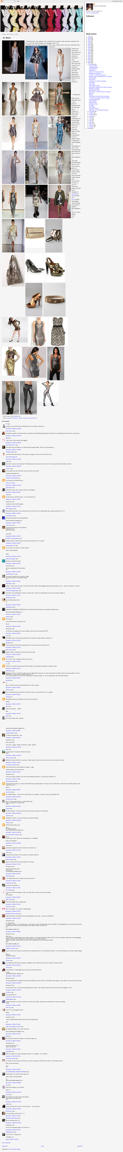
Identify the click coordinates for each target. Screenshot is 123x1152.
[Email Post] (19, 416)
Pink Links (8, 1007)
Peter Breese (9, 583)
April (90, 122)
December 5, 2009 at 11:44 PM (13, 990)
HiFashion (8, 689)
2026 (89, 37)
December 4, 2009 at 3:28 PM (13, 626)
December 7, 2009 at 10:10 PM (13, 1122)
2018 (89, 49)
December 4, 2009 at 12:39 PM (13, 435)
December (92, 64)
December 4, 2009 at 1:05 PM (13, 492)
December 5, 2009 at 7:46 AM (13, 779)
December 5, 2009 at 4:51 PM (13, 887)
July (90, 117)
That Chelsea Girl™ (10, 445)
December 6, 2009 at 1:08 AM (13, 1005)
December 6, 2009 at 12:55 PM (13, 1108)
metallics (20, 418)
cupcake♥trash (9, 515)
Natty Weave (92, 107)
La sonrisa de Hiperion (11, 764)
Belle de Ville (9, 899)
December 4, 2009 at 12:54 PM (13, 475)
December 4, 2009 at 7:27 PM (13, 713)
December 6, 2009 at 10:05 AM (13, 1082)
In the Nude (92, 82)
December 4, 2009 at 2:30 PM (13, 563)
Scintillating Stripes (93, 67)
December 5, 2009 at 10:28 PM (13, 976)
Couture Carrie (21, 8)
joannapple (8, 656)
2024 (89, 40)
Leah (7, 494)
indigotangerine (9, 999)
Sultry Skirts (92, 70)
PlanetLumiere (9, 597)
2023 (89, 41)
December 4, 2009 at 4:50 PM (13, 654)
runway (24, 418)
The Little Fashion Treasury (12, 834)
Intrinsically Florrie (10, 781)
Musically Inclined (93, 104)
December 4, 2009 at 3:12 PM (13, 595)
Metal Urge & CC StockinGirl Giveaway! (98, 110)
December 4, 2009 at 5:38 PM (13, 678)
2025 (89, 38)
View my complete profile (92, 13)
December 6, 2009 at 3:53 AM (13, 1024)
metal (11, 418)
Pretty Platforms (93, 100)
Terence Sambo (9, 883)
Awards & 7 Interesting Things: (96, 72)
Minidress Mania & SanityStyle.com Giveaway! (100, 76)
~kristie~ (8, 468)
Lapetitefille (8, 1051)
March (91, 123)
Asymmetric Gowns (93, 108)
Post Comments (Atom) (14, 1149)
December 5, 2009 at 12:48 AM (13, 755)
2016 (89, 52)
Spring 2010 (31, 418)
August (91, 116)
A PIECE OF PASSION (11, 478)
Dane (7, 716)
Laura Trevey (9, 525)
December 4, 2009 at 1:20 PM (13, 506)
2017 (89, 50)
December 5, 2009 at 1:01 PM (13, 850)
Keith (7, 461)
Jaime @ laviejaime (10, 558)
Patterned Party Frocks (94, 90)
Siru (7, 1085)
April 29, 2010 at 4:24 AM (12, 1139)
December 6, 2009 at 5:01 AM (13, 1033)
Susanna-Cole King (10, 1058)
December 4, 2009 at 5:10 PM (13, 661)
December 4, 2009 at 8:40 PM (13, 730)
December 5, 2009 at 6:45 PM (13, 958)
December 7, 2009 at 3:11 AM (13, 1115)
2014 (89, 55)
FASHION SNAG (10, 452)
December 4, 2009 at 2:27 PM (13, 556)
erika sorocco (9, 431)
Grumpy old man (10, 799)
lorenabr (8, 680)
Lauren (7, 845)
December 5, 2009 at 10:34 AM (13, 820)
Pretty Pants (92, 79)
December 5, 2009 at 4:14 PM (13, 880)
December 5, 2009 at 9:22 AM (13, 806)
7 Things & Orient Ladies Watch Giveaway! (99, 97)
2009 (89, 62)
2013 (89, 56)
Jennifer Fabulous (10, 733)
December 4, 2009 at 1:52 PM (13, 536)
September (92, 114)
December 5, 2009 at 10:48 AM (13, 843)
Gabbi (7, 1104)
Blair (7, 1036)
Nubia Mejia (9, 876)
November (92, 111)
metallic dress (15, 418)
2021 (89, 44)
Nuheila (7, 696)
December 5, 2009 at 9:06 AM (13, 789)
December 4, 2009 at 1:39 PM (13, 513)
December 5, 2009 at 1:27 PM (13, 864)
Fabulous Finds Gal (10, 948)
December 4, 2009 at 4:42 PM (13, 647)
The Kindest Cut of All (94, 85)
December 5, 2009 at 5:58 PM (13, 931)
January (91, 126)
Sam (7, 635)
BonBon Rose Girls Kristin (12, 913)
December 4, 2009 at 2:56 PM (13, 581)
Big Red (91, 94)
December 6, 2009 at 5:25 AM (13, 1040)
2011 (89, 59)
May (90, 120)
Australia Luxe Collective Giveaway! (97, 81)
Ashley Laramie (9, 757)
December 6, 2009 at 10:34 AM (13, 1092)
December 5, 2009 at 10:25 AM (13, 813)
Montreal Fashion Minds (11, 1118)
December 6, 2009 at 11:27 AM (13, 1101)
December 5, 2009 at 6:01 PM (13, 946)
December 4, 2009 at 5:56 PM (13, 704)
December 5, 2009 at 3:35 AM (13, 772)
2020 (89, 46)
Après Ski (91, 93)
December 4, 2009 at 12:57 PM (13, 485)
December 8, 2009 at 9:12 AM (13, 1129)
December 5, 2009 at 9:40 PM (13, 965)
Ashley (7, 967)
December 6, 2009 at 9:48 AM (13, 1069)
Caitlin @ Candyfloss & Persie (13, 1026)
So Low (73, 199)
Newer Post (5, 1146)
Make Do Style (9, 649)
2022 (89, 43)
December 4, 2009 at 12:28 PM (13, 428)
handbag (8, 418)
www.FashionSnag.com (11, 457)
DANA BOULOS (10, 1132)
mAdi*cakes (9, 670)
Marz (7, 749)
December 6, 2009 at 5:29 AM (13, 1049)
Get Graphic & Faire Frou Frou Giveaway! (99, 96)
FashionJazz (9, 1111)
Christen (8, 960)
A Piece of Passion (10, 483)
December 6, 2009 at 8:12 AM (13, 1056)
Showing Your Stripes (94, 88)
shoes (27, 418)
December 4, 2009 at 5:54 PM (13, 687)
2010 (89, 61)
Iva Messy (8, 992)
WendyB (8, 642)
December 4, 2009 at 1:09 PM (13, 499)
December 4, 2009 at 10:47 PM (13, 747)
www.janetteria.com (10, 545)
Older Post (80, 1146)
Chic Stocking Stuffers (94, 99)
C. (6, 663)
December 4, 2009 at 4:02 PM (13, 633)
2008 (89, 128)
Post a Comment (6, 1142)
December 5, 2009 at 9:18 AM (13, 796)
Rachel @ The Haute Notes (12, 538)
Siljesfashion (9, 487)
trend (36, 418)
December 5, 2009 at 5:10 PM (13, 904)
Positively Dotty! (93, 68)
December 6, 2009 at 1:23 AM (13, 1014)
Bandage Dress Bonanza (95, 73)
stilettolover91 (9, 607)
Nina (7, 706)
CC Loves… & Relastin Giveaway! (97, 75)
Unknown (8, 616)
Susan (7, 1094)
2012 (89, 58)
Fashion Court (9, 906)
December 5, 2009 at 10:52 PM (13, 983)
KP (6, 424)
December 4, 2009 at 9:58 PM (13, 737)
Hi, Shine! (91, 105)
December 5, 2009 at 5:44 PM (13, 918)
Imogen (7, 808)
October (91, 113)
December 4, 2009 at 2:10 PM (13, 543)
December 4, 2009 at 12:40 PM (13, 449)
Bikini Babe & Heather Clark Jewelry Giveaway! (100, 87)
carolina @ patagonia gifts (12, 590)
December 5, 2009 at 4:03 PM (13, 873)
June (90, 119)
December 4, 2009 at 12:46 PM (13, 459)
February (91, 125)
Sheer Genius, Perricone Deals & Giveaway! (99, 91)
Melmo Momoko (10, 859)
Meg (7, 438)
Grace (7, 852)
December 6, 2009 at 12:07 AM (13, 997)
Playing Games (92, 102)
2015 (89, 53)
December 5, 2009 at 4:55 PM (13, 897)
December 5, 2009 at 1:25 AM (13, 762)
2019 (89, 47)
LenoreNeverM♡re (10, 574)
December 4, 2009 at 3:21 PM (13, 614)
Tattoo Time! (92, 84)
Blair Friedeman (9, 508)
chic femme (9, 792)
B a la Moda (9, 890)
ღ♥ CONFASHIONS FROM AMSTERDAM (16, 1071)
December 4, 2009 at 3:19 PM (13, 604)
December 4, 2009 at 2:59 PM (13, 588)
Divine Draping (92, 78)
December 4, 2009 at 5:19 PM (13, 668)
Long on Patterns (93, 65)
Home (42, 1146)
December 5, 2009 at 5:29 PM (13, 911)
